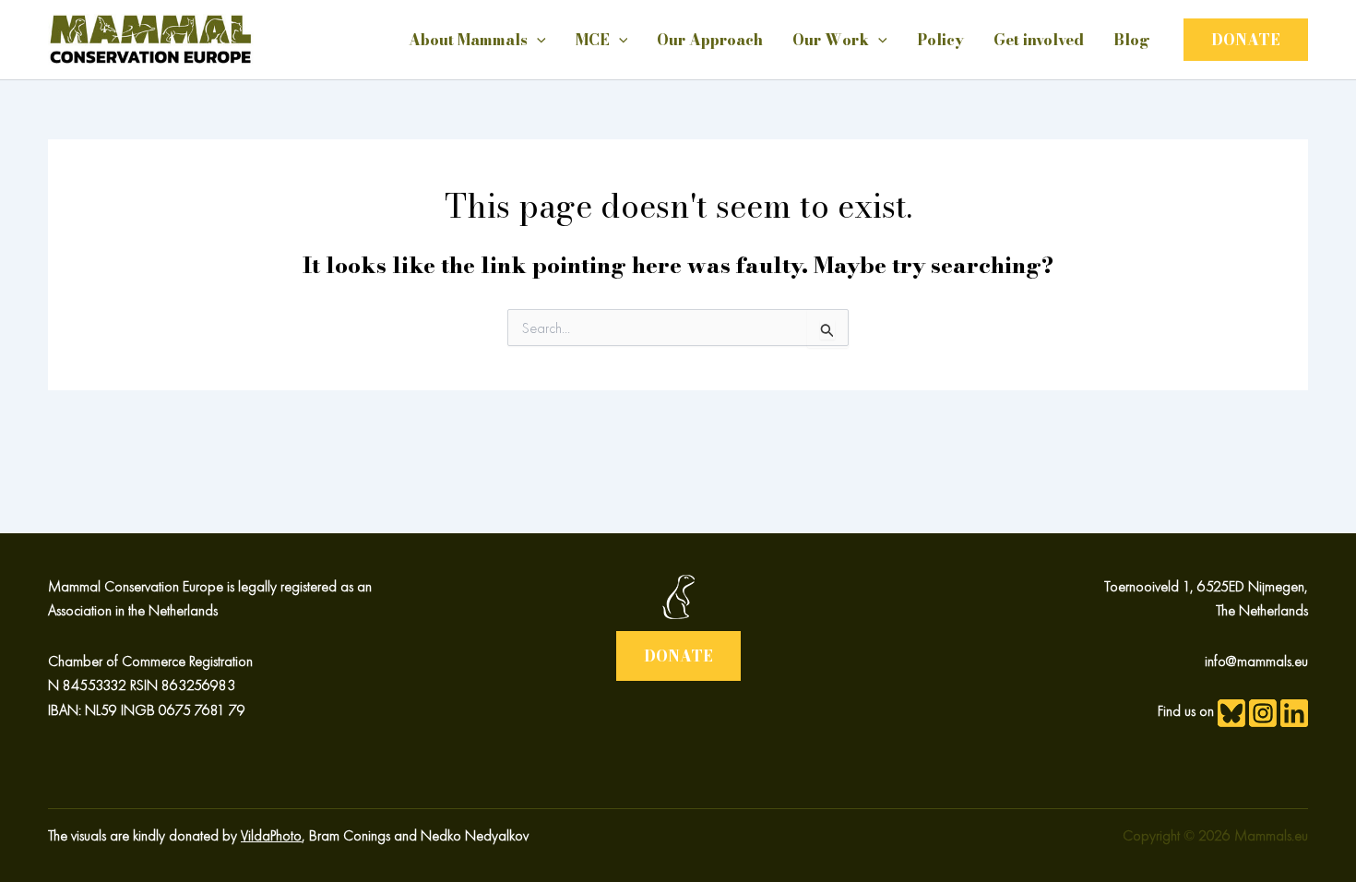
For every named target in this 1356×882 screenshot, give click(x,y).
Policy (940, 40)
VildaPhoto (271, 835)
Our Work (830, 40)
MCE (593, 40)
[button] (1246, 39)
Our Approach (710, 40)
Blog (1131, 40)
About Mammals (468, 40)
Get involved (1038, 40)
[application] (537, 40)
